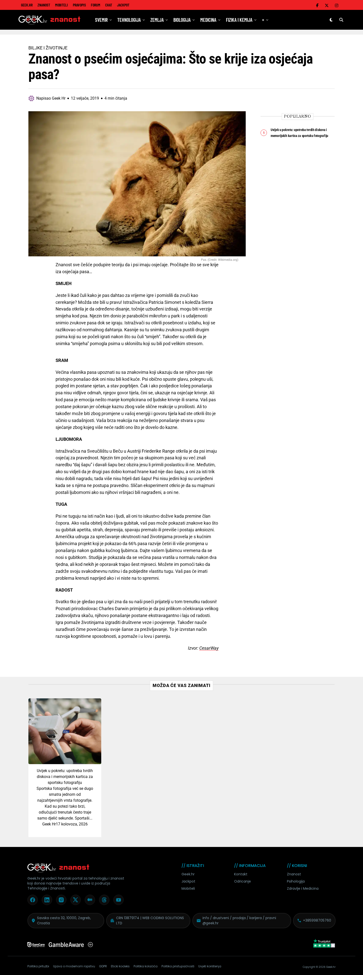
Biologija (182, 20)
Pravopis (79, 4)
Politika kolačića (146, 966)
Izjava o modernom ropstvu (74, 966)
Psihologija (296, 881)
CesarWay (209, 648)
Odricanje (242, 881)
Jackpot (123, 4)
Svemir (101, 20)
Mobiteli (61, 4)
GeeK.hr (27, 4)
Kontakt (240, 874)
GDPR (103, 966)
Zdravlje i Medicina (303, 888)
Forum (95, 4)
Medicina (208, 20)
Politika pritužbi (38, 966)
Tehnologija (129, 20)
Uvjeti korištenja (209, 966)
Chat (108, 4)
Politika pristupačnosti (177, 966)
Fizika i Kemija (239, 20)
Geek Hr (49, 824)
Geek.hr (188, 874)
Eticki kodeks (120, 966)
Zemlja (157, 20)
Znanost (44, 4)
